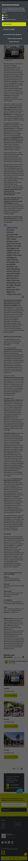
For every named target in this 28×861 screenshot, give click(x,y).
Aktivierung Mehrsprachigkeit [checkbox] (10, 19)
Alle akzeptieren (8, 24)
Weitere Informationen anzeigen (14, 38)
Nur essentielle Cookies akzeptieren (12, 34)
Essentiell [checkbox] (6, 15)
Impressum (11, 41)
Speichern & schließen (9, 29)
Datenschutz (16, 41)
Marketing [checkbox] (6, 17)
